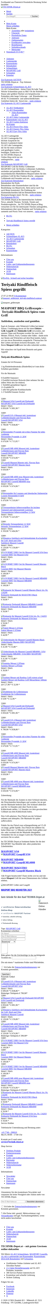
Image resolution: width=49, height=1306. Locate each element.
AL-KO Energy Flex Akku (17, 129)
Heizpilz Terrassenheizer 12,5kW (14, 526)
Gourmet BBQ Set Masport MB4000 (16, 581)
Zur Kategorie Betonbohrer (12, 181)
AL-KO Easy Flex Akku (16, 131)
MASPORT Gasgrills (38, 1254)
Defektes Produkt (13, 1151)
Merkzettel (15, 49)
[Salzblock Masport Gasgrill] (24, 540)
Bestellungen (16, 45)
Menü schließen (12, 26)
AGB (8, 271)
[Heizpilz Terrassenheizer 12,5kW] (16, 524)
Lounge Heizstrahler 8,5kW (12, 496)
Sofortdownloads (18, 47)
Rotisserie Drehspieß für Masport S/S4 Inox (19, 618)
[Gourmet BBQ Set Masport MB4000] (24, 578)
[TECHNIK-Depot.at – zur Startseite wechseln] (10, 7)
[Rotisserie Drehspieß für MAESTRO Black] (24, 592)
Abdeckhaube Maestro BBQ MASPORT (18, 642)
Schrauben (10, 248)
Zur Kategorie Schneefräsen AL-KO (16, 87)
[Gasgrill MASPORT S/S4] (24, 418)
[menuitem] (27, 11)
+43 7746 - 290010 (9, 1132)
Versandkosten (7, 1216)
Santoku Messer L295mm (11, 666)
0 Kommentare (20, 296)
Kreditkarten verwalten (20, 42)
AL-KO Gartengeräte (15, 239)
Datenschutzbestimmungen (26, 967)
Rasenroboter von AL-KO (17, 119)
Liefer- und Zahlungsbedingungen (20, 264)
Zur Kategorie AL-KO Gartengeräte (16, 103)
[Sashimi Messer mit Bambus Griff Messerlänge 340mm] (22, 677)
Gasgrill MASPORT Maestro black (15, 465)
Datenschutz (11, 269)
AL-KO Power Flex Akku (17, 127)
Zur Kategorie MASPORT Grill (14, 164)
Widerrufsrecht (12, 266)
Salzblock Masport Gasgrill (12, 543)
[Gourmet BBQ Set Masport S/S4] (24, 552)
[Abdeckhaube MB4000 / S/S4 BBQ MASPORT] (23, 651)
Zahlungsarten (17, 40)
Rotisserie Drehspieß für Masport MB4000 (18, 607)
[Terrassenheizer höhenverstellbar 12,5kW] (24, 510)
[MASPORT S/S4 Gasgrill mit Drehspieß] (17, 401)
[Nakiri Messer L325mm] (12, 628)
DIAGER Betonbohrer (10, 1259)
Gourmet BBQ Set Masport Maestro (16, 569)
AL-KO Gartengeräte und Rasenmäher (17, 1256)
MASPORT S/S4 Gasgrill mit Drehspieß (18, 403)
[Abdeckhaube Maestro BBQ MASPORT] (22, 640)
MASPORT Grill (13, 241)
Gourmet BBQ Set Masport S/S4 (14, 555)
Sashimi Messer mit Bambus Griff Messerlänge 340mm (24, 680)
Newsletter (10, 1176)
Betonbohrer (11, 243)
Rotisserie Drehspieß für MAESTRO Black (19, 595)
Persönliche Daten (19, 35)
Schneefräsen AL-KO (15, 236)
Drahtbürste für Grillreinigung (13, 694)
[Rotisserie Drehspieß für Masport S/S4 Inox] (24, 616)
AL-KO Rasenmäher (15, 110)
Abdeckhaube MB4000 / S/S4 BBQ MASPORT (21, 654)
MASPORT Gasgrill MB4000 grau (15, 481)
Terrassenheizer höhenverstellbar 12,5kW (18, 512)
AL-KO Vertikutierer (15, 108)
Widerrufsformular (13, 1165)
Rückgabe (10, 1160)
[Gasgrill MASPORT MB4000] (24, 451)
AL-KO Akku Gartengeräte (17, 117)
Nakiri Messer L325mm (11, 630)
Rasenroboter (11, 250)
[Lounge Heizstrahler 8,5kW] (24, 493)
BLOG (9, 246)
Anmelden (16, 31)
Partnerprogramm (13, 1153)
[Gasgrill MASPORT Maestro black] (20, 462)
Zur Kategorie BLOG (10, 197)
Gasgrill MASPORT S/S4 (11, 420)
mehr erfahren (7, 84)
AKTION (10, 234)
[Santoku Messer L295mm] (12, 663)
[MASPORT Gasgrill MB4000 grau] (24, 479)
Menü (8, 11)
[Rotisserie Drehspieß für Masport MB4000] (22, 604)
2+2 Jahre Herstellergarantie (17, 1268)
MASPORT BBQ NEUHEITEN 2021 (16, 890)
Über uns (10, 259)
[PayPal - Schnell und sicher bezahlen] (17, 278)
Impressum (10, 274)
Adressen (15, 38)
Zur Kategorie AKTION (11, 80)
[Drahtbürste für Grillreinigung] (14, 692)
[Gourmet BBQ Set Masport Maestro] (24, 566)
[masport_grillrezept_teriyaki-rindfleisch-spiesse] (21, 298)
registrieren (29, 31)
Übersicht (15, 33)
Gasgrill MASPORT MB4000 (13, 453)
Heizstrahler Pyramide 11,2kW (13, 437)
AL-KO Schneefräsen (19, 1254)
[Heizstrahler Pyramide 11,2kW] (24, 434)
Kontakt (9, 262)
